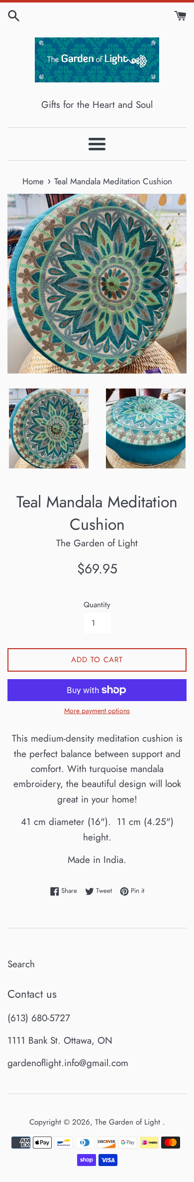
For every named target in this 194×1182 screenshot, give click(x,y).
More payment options (97, 711)
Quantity (97, 604)
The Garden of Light (129, 1122)
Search (21, 964)
